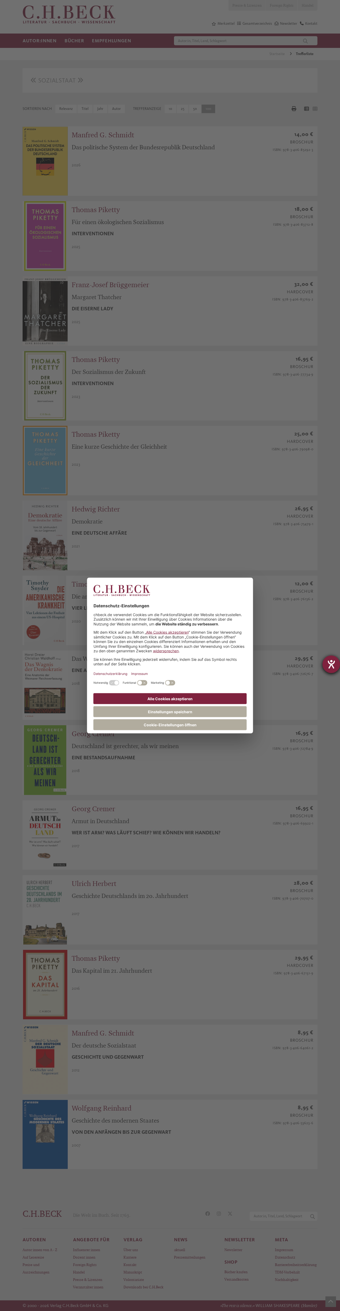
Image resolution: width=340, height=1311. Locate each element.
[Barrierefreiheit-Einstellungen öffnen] (331, 664)
